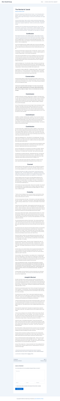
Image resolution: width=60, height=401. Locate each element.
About (42, 1)
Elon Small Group (7, 2)
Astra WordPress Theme (39, 398)
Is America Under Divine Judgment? (51, 1)
